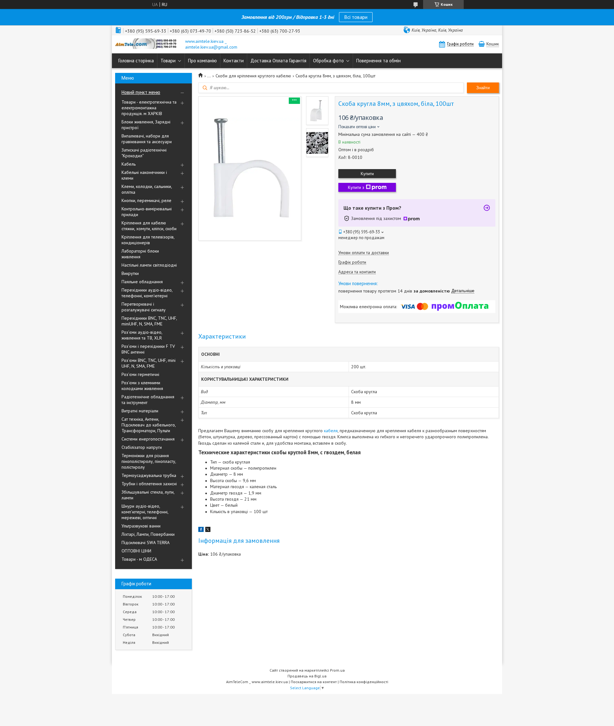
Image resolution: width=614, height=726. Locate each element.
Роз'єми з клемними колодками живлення (142, 385)
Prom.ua (337, 670)
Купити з (356, 187)
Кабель (129, 164)
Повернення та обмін (378, 60)
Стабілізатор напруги (142, 447)
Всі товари (355, 17)
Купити (367, 173)
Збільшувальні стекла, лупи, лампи (148, 495)
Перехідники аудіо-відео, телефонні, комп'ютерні (147, 293)
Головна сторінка (136, 60)
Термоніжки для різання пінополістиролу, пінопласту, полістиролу (149, 461)
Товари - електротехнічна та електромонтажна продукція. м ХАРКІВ (149, 107)
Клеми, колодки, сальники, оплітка (147, 189)
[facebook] (201, 530)
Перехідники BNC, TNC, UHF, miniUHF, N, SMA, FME (149, 321)
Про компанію (202, 60)
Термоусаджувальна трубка (149, 475)
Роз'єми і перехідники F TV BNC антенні (148, 349)
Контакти (234, 60)
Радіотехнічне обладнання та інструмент (148, 399)
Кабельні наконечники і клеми (144, 175)
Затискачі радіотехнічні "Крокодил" (144, 153)
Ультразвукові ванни (141, 526)
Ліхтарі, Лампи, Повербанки (148, 534)
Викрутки (130, 273)
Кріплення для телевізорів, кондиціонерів (148, 240)
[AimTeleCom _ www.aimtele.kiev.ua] (147, 44)
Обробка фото (328, 60)
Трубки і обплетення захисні (149, 484)
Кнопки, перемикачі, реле (146, 200)
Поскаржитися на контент (314, 681)
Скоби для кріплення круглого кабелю (253, 76)
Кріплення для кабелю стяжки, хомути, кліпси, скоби (149, 225)
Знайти (483, 87)
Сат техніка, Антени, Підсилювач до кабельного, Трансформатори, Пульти (149, 424)
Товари (168, 60)
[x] (207, 530)
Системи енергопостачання (148, 439)
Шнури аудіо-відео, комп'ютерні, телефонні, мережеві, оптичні (145, 511)
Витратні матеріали (140, 411)
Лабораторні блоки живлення (140, 254)
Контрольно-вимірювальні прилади (147, 211)
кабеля (331, 430)
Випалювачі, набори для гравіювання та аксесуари (147, 138)
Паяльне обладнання (142, 282)
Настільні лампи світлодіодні (149, 265)
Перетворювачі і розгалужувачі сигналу (144, 307)
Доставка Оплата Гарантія (278, 60)
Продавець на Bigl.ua (307, 676)
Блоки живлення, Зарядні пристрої (146, 124)
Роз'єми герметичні (140, 374)
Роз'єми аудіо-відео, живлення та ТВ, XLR (142, 335)
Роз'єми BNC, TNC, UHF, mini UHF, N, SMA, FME (149, 363)
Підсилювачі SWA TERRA (145, 542)
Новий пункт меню (141, 92)
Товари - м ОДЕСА (139, 559)
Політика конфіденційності (364, 681)
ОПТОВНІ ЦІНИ (136, 551)
